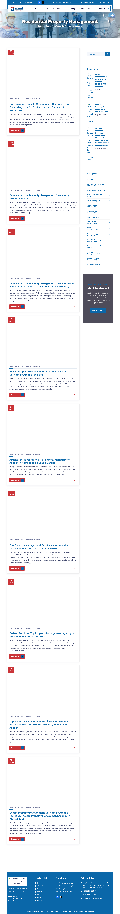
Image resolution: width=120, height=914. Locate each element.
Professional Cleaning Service (94, 247)
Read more (15, 130)
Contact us (97, 310)
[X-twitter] (43, 2)
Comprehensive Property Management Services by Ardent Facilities (39, 197)
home (40, 26)
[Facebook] (56, 130)
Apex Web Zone (89, 911)
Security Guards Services (93, 259)
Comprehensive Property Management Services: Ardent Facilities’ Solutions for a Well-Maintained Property (42, 285)
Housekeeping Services (92, 206)
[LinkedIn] (68, 130)
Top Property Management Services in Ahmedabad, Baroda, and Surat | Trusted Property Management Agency (39, 724)
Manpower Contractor (93, 228)
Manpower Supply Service (93, 234)
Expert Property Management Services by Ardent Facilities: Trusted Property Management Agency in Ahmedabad (39, 816)
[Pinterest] (64, 130)
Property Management (34, 99)
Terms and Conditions (67, 911)
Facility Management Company (94, 195)
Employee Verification (96, 190)
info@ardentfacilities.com (63, 2)
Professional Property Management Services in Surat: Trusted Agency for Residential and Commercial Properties (41, 107)
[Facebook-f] (39, 2)
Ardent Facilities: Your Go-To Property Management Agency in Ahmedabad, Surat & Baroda (39, 461)
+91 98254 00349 (89, 2)
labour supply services (92, 222)
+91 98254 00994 (89, 894)
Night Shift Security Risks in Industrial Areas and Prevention (102, 108)
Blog (47, 26)
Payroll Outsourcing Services (94, 240)
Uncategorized (93, 264)
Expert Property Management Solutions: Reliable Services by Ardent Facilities (38, 373)
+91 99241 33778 (105, 2)
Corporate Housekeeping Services (96, 185)
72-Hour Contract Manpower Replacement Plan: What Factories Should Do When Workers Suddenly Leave (102, 136)
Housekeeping (93, 201)
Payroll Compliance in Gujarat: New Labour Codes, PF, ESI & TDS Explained (101, 80)
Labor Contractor (94, 217)
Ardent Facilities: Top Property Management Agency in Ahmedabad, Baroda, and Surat (41, 635)
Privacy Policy (54, 911)
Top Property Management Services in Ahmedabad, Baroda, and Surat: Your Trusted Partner (39, 547)
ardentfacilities (16, 99)
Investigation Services (92, 212)
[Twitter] (60, 130)
